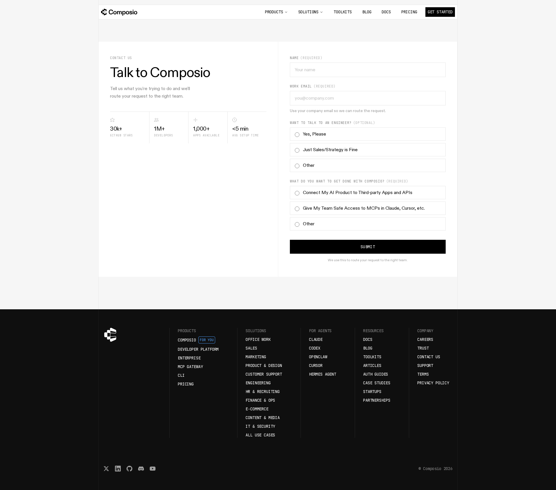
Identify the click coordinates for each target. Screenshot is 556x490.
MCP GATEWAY (190, 366)
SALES (251, 348)
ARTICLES (372, 365)
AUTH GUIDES (375, 374)
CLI (181, 375)
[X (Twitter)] (106, 468)
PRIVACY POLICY (433, 382)
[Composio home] (119, 12)
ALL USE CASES (260, 435)
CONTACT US (428, 356)
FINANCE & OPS (260, 400)
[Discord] (141, 468)
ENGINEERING (258, 382)
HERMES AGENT (322, 374)
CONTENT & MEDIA (263, 417)
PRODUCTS (274, 11)
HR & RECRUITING (263, 391)
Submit (368, 246)
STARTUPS (372, 391)
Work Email (301, 86)
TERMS (423, 374)
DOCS (386, 11)
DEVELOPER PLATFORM (198, 349)
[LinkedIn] (118, 468)
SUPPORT (425, 365)
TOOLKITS (343, 11)
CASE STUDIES (376, 382)
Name (294, 58)
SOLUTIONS (308, 11)
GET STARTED (440, 11)
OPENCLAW (318, 356)
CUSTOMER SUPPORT (264, 374)
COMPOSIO (196, 340)
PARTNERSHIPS (376, 400)
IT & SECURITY (260, 426)
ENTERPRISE (189, 358)
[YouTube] (153, 468)
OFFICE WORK (258, 339)
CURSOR (316, 365)
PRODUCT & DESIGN (264, 365)
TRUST (423, 348)
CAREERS (425, 339)
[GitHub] (129, 468)
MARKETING (256, 356)
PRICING (409, 11)
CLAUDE (316, 339)
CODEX (314, 348)
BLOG (366, 11)
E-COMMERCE (257, 409)
